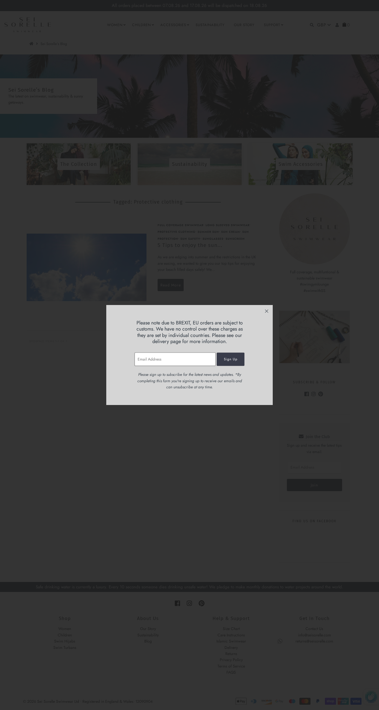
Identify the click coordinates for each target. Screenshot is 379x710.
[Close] (267, 311)
